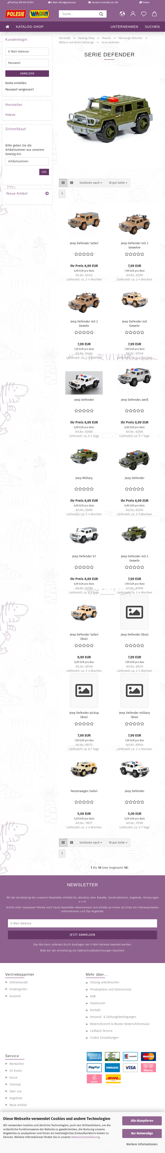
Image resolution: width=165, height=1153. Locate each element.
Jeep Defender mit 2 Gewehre (134, 245)
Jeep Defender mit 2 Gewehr (84, 323)
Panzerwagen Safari (84, 791)
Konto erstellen (15, 83)
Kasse (13, 1077)
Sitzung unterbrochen (104, 982)
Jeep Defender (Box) (134, 634)
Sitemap (15, 1084)
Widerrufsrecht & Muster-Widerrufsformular (120, 1024)
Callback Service (101, 1031)
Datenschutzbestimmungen (94, 950)
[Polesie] (28, 13)
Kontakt (95, 1010)
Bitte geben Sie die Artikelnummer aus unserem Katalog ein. (24, 150)
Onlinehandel (18, 982)
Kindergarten (18, 989)
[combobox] (91, 183)
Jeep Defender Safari (84, 243)
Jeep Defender (84, 400)
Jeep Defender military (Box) (134, 714)
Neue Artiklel (18, 1105)
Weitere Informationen (141, 1144)
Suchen (152, 27)
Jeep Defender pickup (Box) (84, 714)
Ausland (14, 996)
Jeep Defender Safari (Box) (84, 636)
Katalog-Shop (30, 27)
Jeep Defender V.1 (84, 556)
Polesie (10, 115)
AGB (92, 996)
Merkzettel (16, 1064)
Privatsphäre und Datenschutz (110, 989)
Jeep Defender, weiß (134, 400)
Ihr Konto (15, 1071)
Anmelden (27, 73)
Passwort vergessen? (19, 89)
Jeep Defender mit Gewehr (134, 323)
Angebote (15, 1098)
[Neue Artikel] (47, 193)
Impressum (97, 1003)
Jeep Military (84, 478)
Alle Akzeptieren (142, 1121)
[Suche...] (101, 14)
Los (44, 171)
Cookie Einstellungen (104, 1038)
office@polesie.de (67, 2)
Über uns (15, 1091)
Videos (146, 2)
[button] (122, 13)
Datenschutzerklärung (85, 1137)
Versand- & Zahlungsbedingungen (113, 1017)
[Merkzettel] (143, 13)
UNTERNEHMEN (124, 27)
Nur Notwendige (142, 1133)
